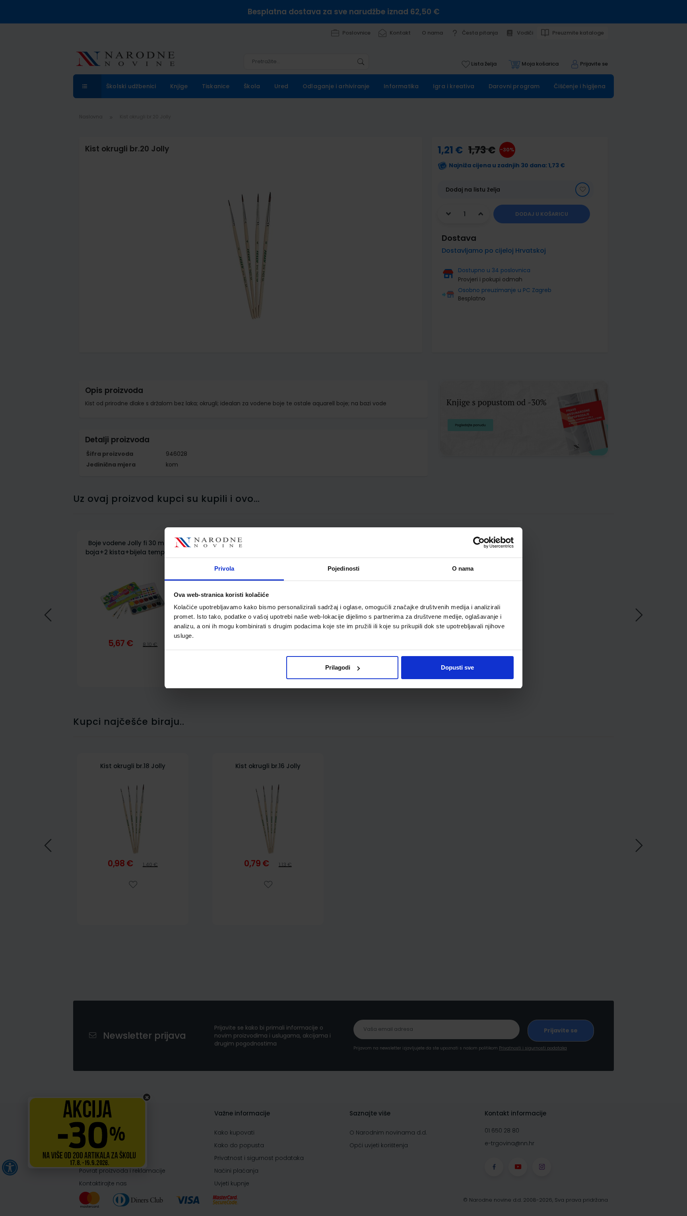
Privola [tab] (224, 568)
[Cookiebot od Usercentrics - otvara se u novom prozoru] (479, 543)
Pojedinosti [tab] (343, 568)
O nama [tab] (463, 568)
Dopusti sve (457, 667)
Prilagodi (337, 667)
